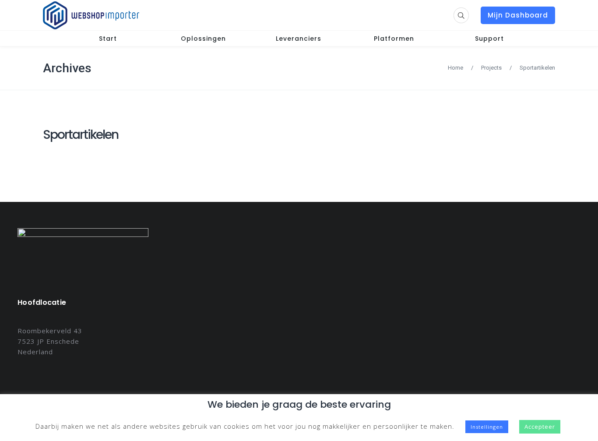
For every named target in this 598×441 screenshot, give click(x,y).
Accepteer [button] (539, 426)
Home (455, 67)
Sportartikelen (80, 134)
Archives (67, 68)
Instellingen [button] (487, 426)
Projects (491, 67)
